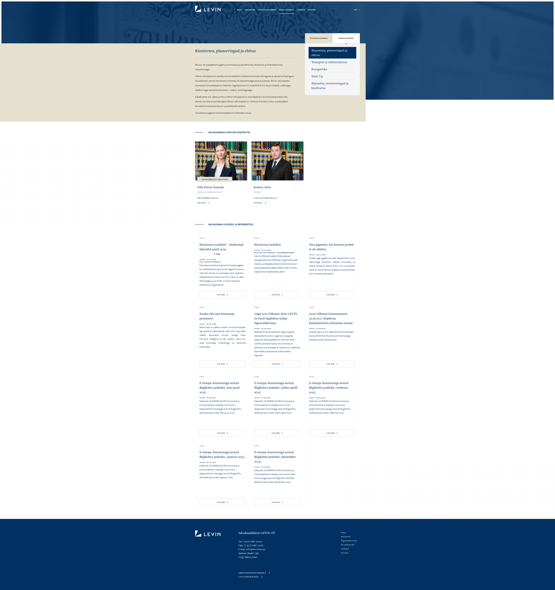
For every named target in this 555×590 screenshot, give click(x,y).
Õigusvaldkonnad (267, 10)
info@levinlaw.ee (255, 549)
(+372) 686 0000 (252, 541)
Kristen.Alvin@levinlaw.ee (265, 197)
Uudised (301, 10)
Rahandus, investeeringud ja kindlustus (329, 85)
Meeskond (250, 10)
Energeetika (319, 69)
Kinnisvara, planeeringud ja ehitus (329, 52)
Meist (240, 10)
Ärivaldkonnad (286, 10)
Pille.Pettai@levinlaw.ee (207, 197)
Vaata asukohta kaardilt (252, 572)
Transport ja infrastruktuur (329, 62)
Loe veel (221, 294)
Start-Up (317, 76)
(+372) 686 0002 (253, 545)
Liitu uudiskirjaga (248, 576)
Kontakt (312, 10)
